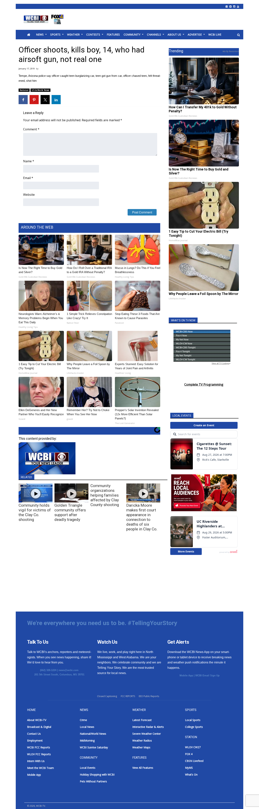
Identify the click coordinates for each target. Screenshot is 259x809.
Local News (87, 727)
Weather (73, 34)
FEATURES (113, 34)
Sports (55, 34)
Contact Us (34, 733)
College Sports (194, 727)
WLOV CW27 (193, 747)
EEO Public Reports (149, 696)
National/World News (93, 733)
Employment (35, 740)
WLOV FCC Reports (39, 754)
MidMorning (87, 740)
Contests (93, 34)
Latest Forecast (142, 720)
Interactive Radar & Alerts (148, 727)
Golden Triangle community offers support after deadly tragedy (70, 512)
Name (28, 161)
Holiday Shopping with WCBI (97, 774)
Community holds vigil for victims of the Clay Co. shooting (35, 512)
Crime (83, 720)
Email (28, 178)
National (24, 90)
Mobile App (186, 675)
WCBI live (214, 34)
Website (29, 195)
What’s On (191, 774)
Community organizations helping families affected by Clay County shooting (104, 495)
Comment (31, 129)
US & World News (40, 90)
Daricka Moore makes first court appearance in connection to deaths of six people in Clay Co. (141, 517)
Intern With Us (36, 761)
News (40, 34)
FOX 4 (188, 754)
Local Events (87, 767)
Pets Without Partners (93, 781)
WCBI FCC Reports (38, 747)
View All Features (142, 767)
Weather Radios (142, 740)
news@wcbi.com (68, 670)
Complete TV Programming (203, 384)
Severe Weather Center (146, 733)
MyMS (189, 767)
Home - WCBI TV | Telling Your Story (44, 19)
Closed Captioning (107, 696)
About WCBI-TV (36, 720)
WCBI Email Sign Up (207, 675)
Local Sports (192, 720)
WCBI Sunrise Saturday (94, 747)
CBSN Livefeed (194, 761)
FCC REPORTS (128, 696)
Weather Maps (141, 747)
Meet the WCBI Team (40, 768)
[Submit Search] (238, 35)
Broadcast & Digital (39, 727)
